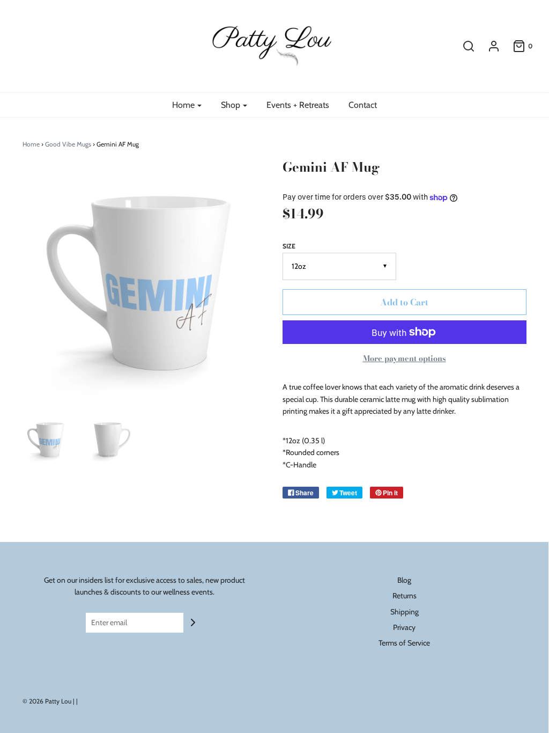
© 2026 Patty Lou (47, 701)
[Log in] (488, 46)
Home (31, 144)
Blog (404, 580)
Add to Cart (404, 302)
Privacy (404, 627)
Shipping (404, 612)
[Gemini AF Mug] (47, 439)
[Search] (463, 46)
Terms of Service (404, 643)
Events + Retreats (297, 105)
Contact (362, 105)
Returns (404, 595)
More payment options (404, 358)
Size (289, 246)
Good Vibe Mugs (68, 144)
